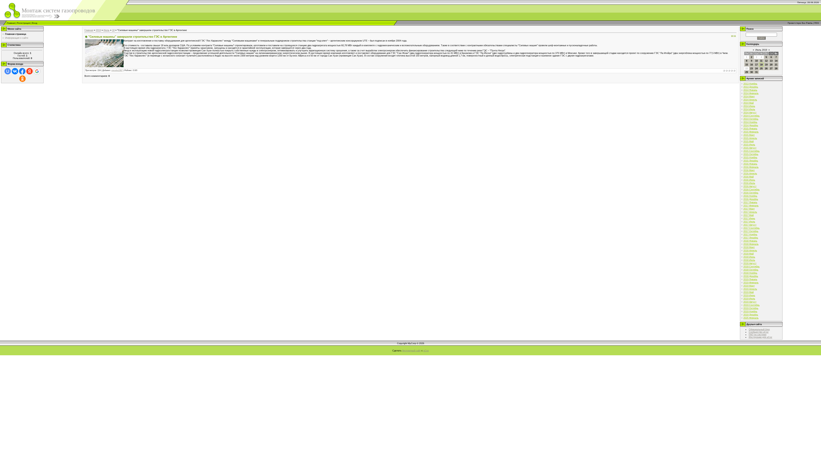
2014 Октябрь (750, 119)
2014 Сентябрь (751, 115)
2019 (98, 30)
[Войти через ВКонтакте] (15, 71)
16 (751, 64)
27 (771, 68)
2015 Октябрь (750, 154)
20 (771, 64)
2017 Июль (749, 221)
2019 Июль (749, 298)
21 (776, 64)
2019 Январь (750, 279)
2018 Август (749, 263)
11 (761, 60)
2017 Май (748, 215)
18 (113, 30)
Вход (34, 23)
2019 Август (749, 302)
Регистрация (23, 23)
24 (756, 68)
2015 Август (749, 148)
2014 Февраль (751, 93)
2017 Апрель (750, 212)
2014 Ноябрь (750, 122)
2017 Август (749, 225)
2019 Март (749, 285)
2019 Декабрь (750, 314)
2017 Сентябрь (751, 228)
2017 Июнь (749, 218)
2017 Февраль (751, 205)
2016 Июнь (749, 180)
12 (766, 60)
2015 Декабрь (750, 160)
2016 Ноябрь (750, 196)
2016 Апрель (750, 173)
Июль (106, 30)
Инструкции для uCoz (760, 337)
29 (746, 72)
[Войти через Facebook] (22, 71)
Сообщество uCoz (759, 332)
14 (776, 60)
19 (766, 64)
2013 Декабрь (750, 87)
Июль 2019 (761, 50)
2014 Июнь (749, 106)
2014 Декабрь (750, 125)
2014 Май (748, 103)
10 (756, 60)
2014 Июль (749, 109)
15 (746, 64)
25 (761, 68)
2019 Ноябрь (750, 311)
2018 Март (749, 247)
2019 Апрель (750, 289)
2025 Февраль (751, 318)
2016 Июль (749, 183)
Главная (11, 23)
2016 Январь (750, 164)
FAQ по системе (757, 334)
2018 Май (748, 253)
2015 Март (749, 135)
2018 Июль (749, 260)
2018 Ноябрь (750, 273)
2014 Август (749, 112)
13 (771, 60)
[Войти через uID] (7, 71)
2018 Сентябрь (751, 266)
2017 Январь (750, 202)
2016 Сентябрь (751, 189)
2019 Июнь (749, 295)
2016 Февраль (751, 167)
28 (776, 68)
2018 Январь (750, 241)
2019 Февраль (751, 282)
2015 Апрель (750, 138)
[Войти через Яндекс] (29, 71)
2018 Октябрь (750, 269)
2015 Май (748, 141)
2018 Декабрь (750, 276)
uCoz (426, 350)
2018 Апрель (750, 250)
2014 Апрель (750, 99)
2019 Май (748, 292)
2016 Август (749, 186)
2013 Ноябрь (750, 83)
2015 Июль (749, 144)
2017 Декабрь (750, 237)
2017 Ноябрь (750, 234)
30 (751, 72)
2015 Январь (750, 128)
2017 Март (749, 208)
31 (756, 72)
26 (766, 68)
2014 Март (749, 96)
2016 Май (748, 176)
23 (751, 68)
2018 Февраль (751, 244)
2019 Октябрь (750, 308)
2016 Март (749, 170)
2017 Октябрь (750, 231)
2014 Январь (750, 90)
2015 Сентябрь (751, 151)
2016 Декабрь (750, 199)
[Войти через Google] (37, 71)
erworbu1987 (117, 70)
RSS (816, 23)
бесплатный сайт (411, 350)
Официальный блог (759, 329)
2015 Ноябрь (750, 157)
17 (756, 64)
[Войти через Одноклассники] (22, 79)
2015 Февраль (751, 131)
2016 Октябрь (750, 192)
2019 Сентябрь (751, 305)
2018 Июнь (749, 257)
